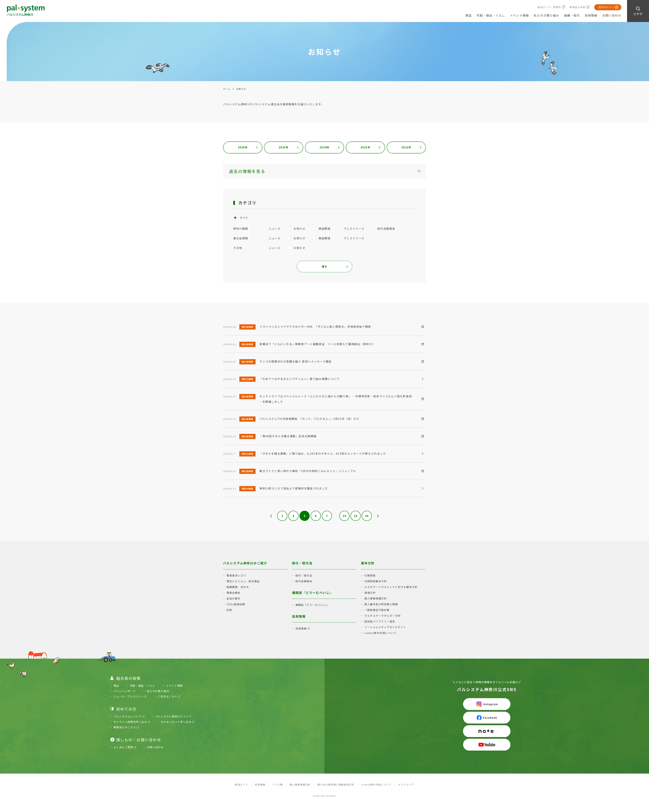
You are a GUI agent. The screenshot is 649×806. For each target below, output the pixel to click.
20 (355, 516)
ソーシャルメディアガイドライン (385, 627)
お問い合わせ (611, 15)
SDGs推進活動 (235, 604)
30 (366, 516)
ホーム (227, 88)
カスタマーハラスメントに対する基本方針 (390, 587)
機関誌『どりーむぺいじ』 (312, 605)
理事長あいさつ (236, 575)
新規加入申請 (577, 7)
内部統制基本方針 (375, 581)
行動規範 (370, 575)
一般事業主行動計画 (377, 610)
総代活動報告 (303, 581)
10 (344, 516)
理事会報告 (233, 592)
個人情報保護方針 (375, 598)
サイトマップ (406, 784)
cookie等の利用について (380, 633)
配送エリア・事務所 (549, 7)
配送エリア (241, 784)
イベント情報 (519, 15)
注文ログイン (606, 7)
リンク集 (277, 784)
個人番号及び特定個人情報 (381, 604)
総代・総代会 (303, 575)
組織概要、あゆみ (237, 587)
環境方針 (370, 592)
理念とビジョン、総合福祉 (243, 581)
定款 (229, 610)
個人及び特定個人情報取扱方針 (335, 784)
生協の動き (233, 598)
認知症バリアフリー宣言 (379, 621)
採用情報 (591, 15)
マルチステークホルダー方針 (382, 615)
